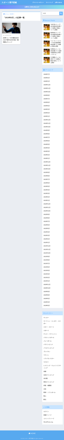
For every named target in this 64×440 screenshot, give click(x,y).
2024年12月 (47, 120)
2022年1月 (47, 242)
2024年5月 (47, 144)
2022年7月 (47, 221)
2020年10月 (47, 288)
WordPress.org (48, 422)
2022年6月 (47, 225)
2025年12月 (47, 85)
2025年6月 (47, 102)
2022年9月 (47, 214)
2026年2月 (47, 78)
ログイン (46, 411)
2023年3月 (47, 193)
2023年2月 (47, 197)
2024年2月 (47, 155)
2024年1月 (47, 158)
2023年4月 (47, 190)
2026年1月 (47, 81)
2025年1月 (47, 116)
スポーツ (46, 330)
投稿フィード (48, 415)
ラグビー (46, 362)
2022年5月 (47, 228)
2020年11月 (47, 284)
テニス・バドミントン (50, 334)
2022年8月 (47, 218)
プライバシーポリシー (38, 2)
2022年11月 (47, 207)
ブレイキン (47, 351)
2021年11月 (47, 249)
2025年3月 (47, 109)
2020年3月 (47, 302)
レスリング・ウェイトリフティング (52, 367)
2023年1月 (47, 200)
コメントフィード (49, 418)
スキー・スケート (49, 327)
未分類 (46, 378)
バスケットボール (49, 337)
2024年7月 (47, 137)
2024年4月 (47, 148)
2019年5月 (47, 305)
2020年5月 (47, 298)
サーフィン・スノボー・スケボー (52, 322)
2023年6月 (47, 183)
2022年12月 (47, 204)
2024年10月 (47, 127)
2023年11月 (47, 165)
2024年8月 (47, 134)
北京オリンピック (49, 375)
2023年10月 (47, 169)
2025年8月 (47, 95)
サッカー (46, 317)
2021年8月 (47, 260)
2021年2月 (47, 277)
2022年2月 (47, 239)
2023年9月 (47, 172)
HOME (33, 433)
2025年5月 (47, 106)
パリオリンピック (49, 348)
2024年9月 (47, 130)
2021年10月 (47, 253)
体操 (45, 371)
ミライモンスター (49, 358)
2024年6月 (47, 141)
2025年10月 (47, 91)
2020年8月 (47, 295)
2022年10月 (47, 211)
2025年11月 (47, 88)
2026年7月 (47, 74)
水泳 (45, 389)
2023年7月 (47, 179)
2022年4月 (47, 232)
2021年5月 (47, 270)
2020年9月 (47, 291)
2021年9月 (47, 256)
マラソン (46, 355)
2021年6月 (47, 267)
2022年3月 (47, 235)
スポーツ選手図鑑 (9, 2)
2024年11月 (47, 123)
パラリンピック (48, 344)
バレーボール (48, 341)
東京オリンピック (49, 382)
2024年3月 (47, 151)
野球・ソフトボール (49, 392)
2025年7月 (47, 99)
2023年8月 (47, 176)
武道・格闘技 (48, 385)
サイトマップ (49, 2)
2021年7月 (47, 263)
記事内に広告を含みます (32, 7)
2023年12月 (47, 162)
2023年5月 (47, 186)
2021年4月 (47, 274)
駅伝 (45, 399)
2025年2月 (47, 113)
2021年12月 (47, 246)
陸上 (45, 396)
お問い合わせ (58, 2)
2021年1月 (47, 281)
